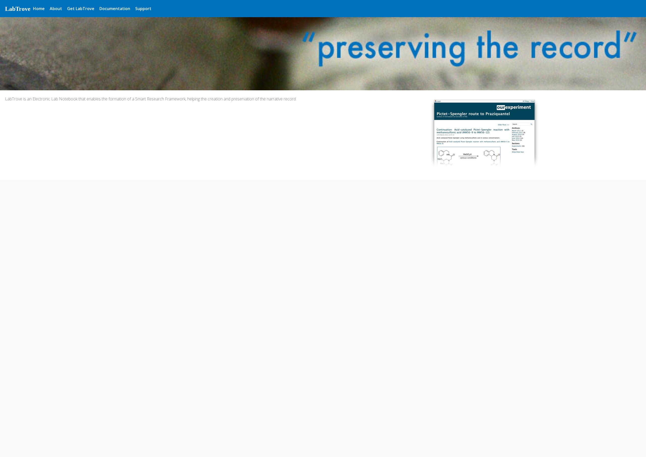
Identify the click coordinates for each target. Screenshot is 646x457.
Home (39, 8)
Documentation (114, 8)
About (56, 8)
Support (143, 8)
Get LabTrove (80, 8)
